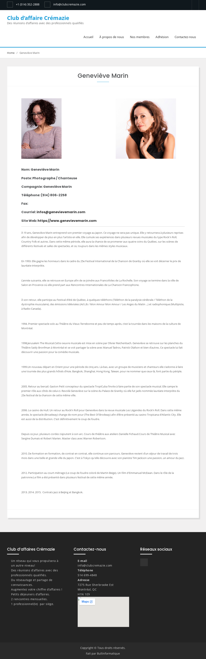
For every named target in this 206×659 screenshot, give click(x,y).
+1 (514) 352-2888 (27, 4)
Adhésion (162, 37)
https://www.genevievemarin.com (67, 220)
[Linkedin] (195, 4)
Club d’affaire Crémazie (38, 18)
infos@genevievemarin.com (61, 212)
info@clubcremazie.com (69, 4)
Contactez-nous (185, 37)
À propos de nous (111, 37)
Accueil (88, 37)
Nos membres (139, 37)
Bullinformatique (108, 653)
